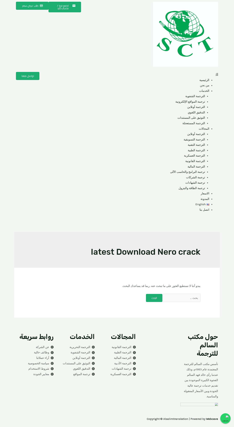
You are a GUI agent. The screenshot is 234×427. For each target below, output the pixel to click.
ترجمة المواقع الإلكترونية (190, 101)
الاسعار (205, 193)
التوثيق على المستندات (191, 117)
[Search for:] (181, 298)
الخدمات (204, 90)
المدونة (205, 199)
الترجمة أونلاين (196, 107)
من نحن (204, 85)
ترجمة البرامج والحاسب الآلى (187, 172)
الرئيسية (204, 80)
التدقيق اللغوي (196, 112)
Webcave (212, 418)
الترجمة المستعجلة (193, 123)
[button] (168, 74)
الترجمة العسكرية (194, 155)
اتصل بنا (204, 209)
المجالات (204, 128)
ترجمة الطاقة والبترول (191, 188)
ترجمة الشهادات (195, 182)
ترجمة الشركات (195, 177)
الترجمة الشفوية (195, 96)
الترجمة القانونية (195, 161)
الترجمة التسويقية (194, 139)
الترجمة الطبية (196, 150)
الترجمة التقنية (196, 144)
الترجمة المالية (196, 166)
